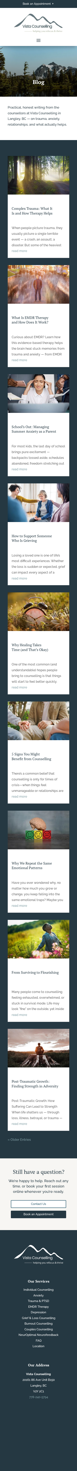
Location (38, 1346)
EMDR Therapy (38, 1307)
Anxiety (38, 1295)
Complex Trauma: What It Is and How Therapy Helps (32, 210)
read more (19, 251)
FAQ (38, 1340)
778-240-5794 (38, 1397)
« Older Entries (19, 1140)
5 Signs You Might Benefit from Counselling (31, 756)
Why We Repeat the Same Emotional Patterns (32, 865)
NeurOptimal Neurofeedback (38, 1335)
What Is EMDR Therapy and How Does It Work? (30, 320)
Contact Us (38, 1204)
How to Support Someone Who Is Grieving (32, 538)
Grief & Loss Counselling (38, 1318)
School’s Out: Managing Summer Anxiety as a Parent (34, 429)
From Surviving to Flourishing (35, 972)
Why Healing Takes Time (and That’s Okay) (30, 647)
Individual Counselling (38, 1290)
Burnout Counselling (38, 1323)
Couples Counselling (38, 1329)
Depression (38, 1312)
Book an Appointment (37, 3)
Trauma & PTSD (38, 1301)
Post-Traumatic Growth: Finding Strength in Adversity (35, 1083)
